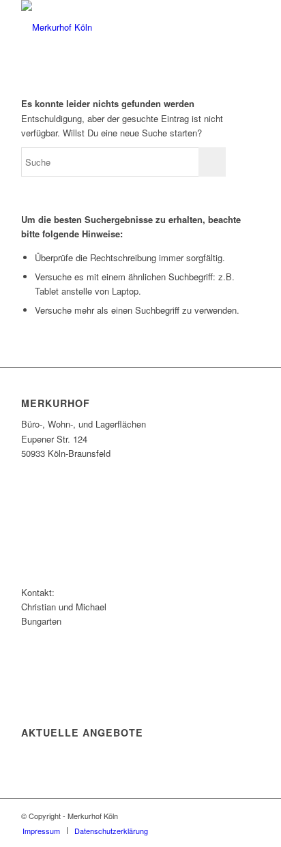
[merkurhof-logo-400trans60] (116, 27)
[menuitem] (41, 830)
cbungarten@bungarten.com (76, 657)
